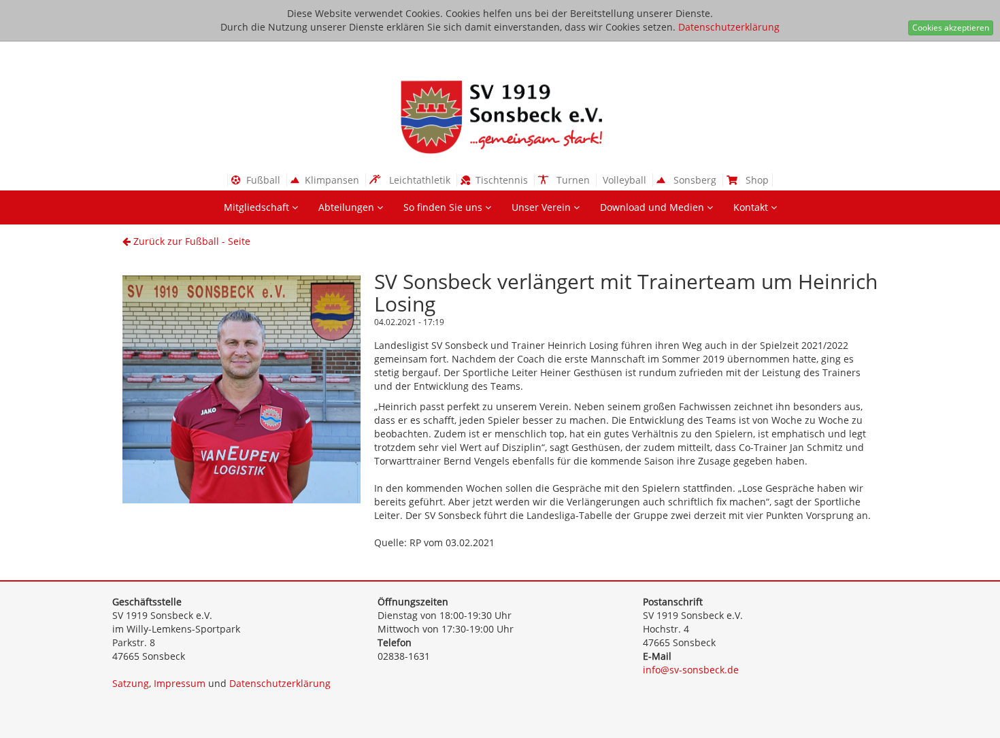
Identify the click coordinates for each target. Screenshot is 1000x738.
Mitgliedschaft (258, 207)
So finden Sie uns (444, 207)
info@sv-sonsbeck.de (691, 669)
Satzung (130, 683)
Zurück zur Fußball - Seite (190, 241)
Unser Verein (542, 207)
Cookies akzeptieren (950, 27)
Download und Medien (653, 207)
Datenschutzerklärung (729, 26)
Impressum (179, 683)
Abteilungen (347, 207)
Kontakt (752, 207)
